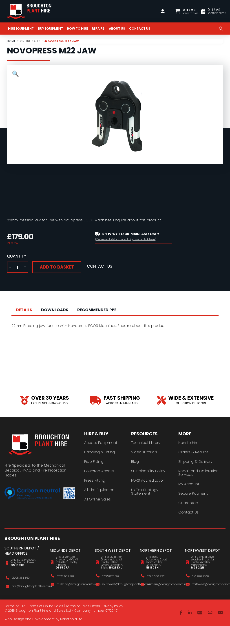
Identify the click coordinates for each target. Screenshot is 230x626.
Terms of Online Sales (45, 606)
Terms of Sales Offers (83, 606)
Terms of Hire (15, 606)
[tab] (24, 310)
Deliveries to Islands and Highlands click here (125, 239)
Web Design (14, 619)
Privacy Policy (112, 606)
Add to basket (57, 267)
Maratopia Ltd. (71, 619)
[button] (186, 11)
